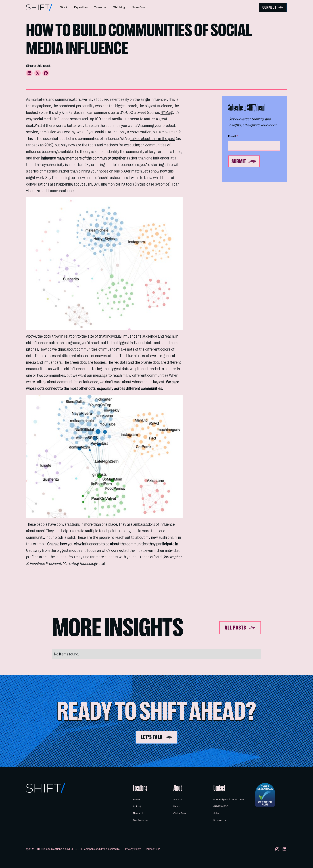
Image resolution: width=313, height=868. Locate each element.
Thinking (119, 7)
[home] (39, 7)
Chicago (137, 806)
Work (64, 7)
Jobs (216, 813)
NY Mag (166, 112)
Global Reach (180, 813)
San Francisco (141, 820)
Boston (137, 799)
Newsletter (219, 820)
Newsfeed (139, 7)
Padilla (116, 849)
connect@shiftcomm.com (228, 799)
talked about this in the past (152, 138)
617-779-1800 (220, 806)
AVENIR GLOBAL (75, 849)
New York (138, 813)
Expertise (81, 7)
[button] (100, 7)
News (176, 806)
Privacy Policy (133, 849)
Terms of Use (153, 849)
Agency (177, 799)
